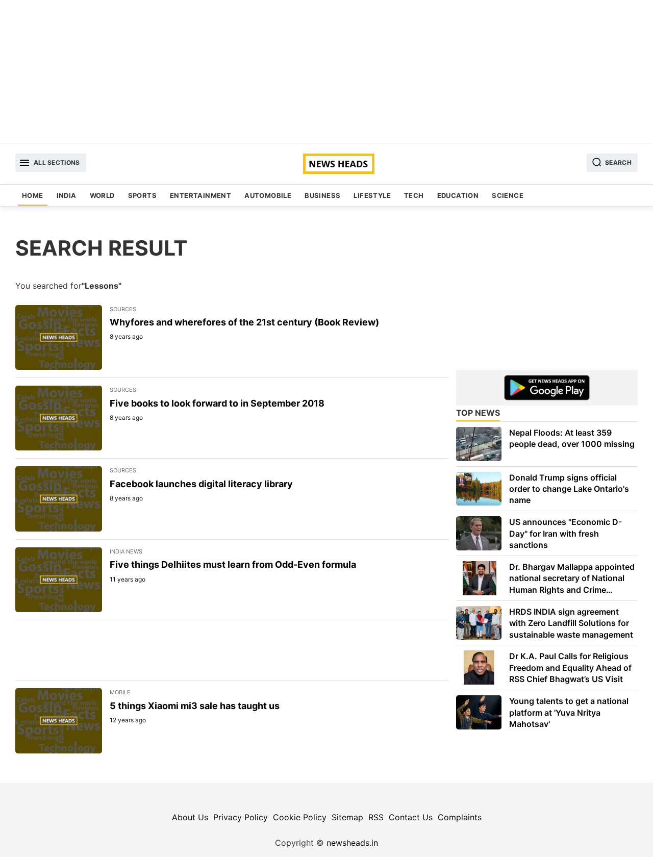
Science (507, 195)
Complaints (460, 817)
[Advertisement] (326, 71)
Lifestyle (372, 195)
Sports (142, 195)
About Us (190, 817)
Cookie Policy (299, 817)
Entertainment (200, 195)
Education (458, 195)
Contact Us (411, 817)
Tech (414, 195)
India (67, 195)
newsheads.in (352, 843)
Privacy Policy (240, 817)
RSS (376, 817)
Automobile (267, 195)
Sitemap (347, 817)
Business (322, 195)
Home (32, 195)
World (102, 195)
